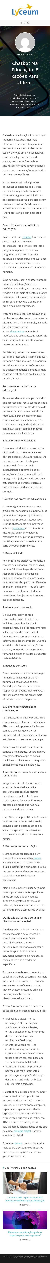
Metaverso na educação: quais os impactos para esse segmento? (25, 1234)
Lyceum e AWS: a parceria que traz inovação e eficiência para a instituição (25, 1199)
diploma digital (22, 1131)
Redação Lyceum (25, 54)
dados (37, 858)
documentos (17, 331)
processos (19, 528)
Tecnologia (29, 101)
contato (17, 1143)
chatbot (27, 237)
